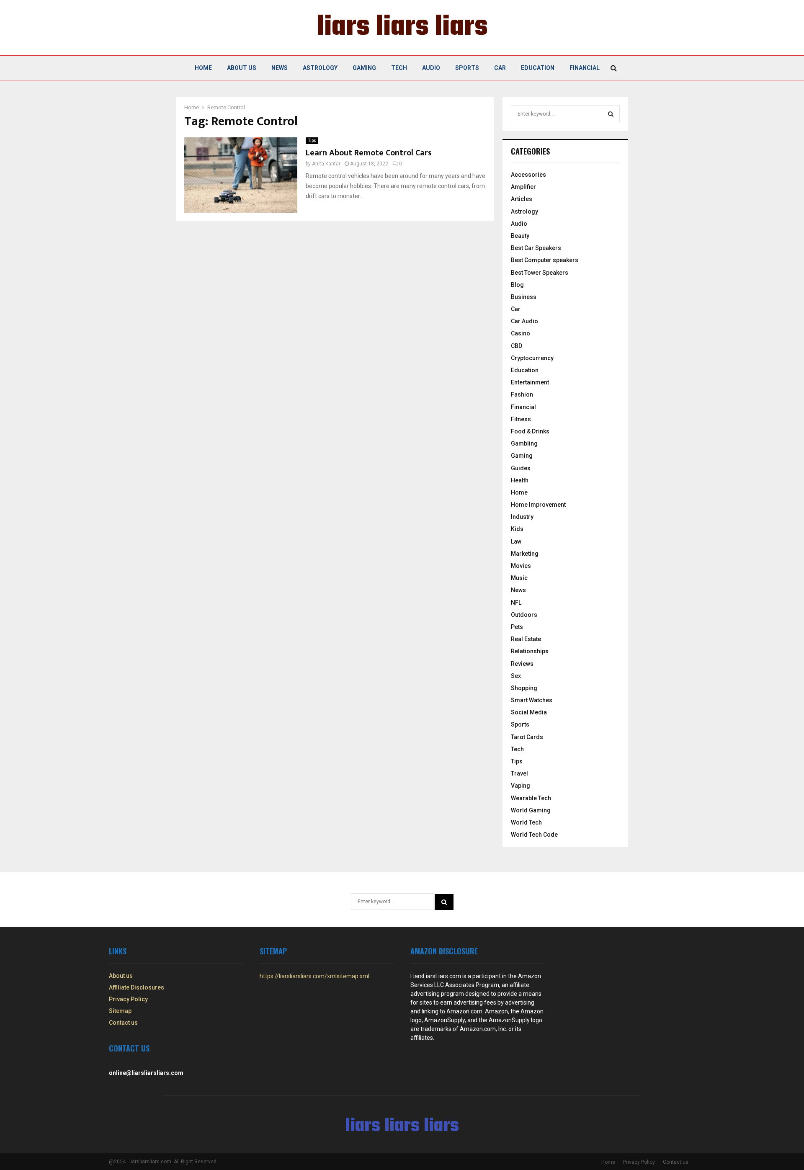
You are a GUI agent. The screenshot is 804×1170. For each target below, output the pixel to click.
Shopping (524, 688)
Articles (521, 199)
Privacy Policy (128, 999)
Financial (585, 67)
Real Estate (526, 639)
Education (537, 67)
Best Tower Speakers (539, 272)
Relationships (530, 651)
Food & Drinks (530, 431)
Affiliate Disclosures (136, 987)
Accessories (528, 174)
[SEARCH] (611, 114)
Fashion (522, 394)
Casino (520, 333)
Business (523, 297)
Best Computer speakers (544, 260)
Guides (521, 468)
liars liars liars (402, 28)
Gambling (524, 443)
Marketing (525, 553)
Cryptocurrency (532, 358)
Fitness (521, 419)
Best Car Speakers (536, 248)
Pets (517, 627)
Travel (519, 773)
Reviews (522, 663)
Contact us (123, 1022)
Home (203, 67)
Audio (431, 67)
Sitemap (120, 1011)
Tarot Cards (527, 737)
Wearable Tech (531, 798)
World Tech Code (534, 834)
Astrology (320, 67)
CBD (516, 346)
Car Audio (524, 321)
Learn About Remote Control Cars (369, 153)
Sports (467, 67)
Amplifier (523, 186)
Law (516, 541)
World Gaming (531, 810)
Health (519, 480)
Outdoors (524, 614)
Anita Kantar (326, 164)
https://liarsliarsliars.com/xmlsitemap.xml (314, 976)
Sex (516, 676)
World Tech (526, 822)
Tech (399, 67)
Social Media (529, 712)
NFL (516, 602)
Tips (312, 140)
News (279, 67)
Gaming (364, 67)
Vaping (520, 785)
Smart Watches (531, 700)
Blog (517, 284)
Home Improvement (538, 504)
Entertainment (530, 382)
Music (519, 578)
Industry (522, 516)
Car (500, 67)
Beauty (520, 235)
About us (241, 67)
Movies (521, 565)
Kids (517, 529)
